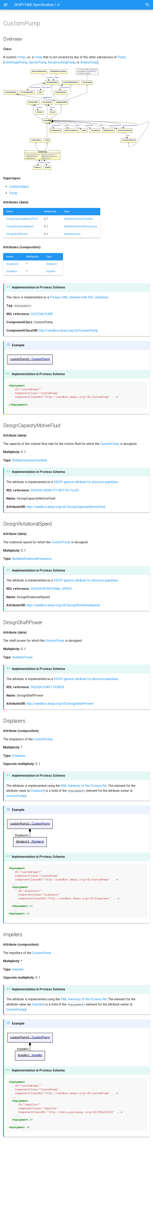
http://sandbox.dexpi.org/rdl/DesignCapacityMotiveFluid (65, 507)
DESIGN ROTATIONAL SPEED (51, 589)
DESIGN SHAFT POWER (47, 687)
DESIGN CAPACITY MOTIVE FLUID (54, 490)
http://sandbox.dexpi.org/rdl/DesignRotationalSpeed (63, 605)
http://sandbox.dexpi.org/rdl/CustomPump (68, 330)
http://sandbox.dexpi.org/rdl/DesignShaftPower (59, 703)
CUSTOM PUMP (41, 314)
